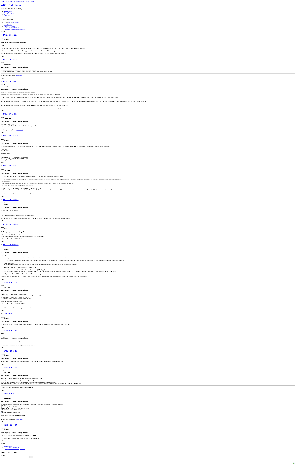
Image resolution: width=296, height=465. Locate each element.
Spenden (21, 1)
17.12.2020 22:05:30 (11, 367)
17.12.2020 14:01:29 (10, 81)
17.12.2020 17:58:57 (10, 166)
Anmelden (6, 17)
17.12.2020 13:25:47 (10, 59)
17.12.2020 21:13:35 (11, 330)
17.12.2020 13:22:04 (10, 35)
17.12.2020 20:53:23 (11, 282)
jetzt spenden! (19, 75)
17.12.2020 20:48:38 (10, 245)
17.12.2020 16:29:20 (10, 136)
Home (2, 1)
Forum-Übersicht (8, 11)
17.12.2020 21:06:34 (11, 314)
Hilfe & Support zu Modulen (12, 27)
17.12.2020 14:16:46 (10, 114)
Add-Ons (10, 1)
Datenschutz (34, 1)
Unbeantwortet (15, 22)
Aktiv (9, 22)
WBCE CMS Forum (11, 5)
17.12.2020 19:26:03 (10, 224)
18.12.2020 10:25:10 (11, 425)
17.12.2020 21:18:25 (11, 351)
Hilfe (6, 1)
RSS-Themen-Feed (5, 459)
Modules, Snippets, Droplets (11, 26)
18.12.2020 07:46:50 (11, 393)
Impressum (27, 1)
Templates (16, 1)
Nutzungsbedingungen (9, 13)
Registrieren (7, 15)
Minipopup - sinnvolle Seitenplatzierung (15, 29)
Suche (5, 14)
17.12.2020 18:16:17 (10, 200)
